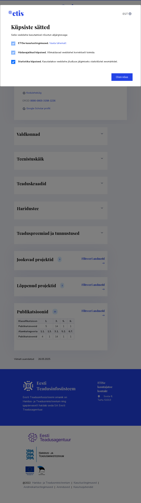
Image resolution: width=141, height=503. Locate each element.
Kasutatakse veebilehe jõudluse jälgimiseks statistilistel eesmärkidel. (68, 61)
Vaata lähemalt (57, 43)
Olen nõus (122, 77)
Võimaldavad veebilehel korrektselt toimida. (56, 52)
